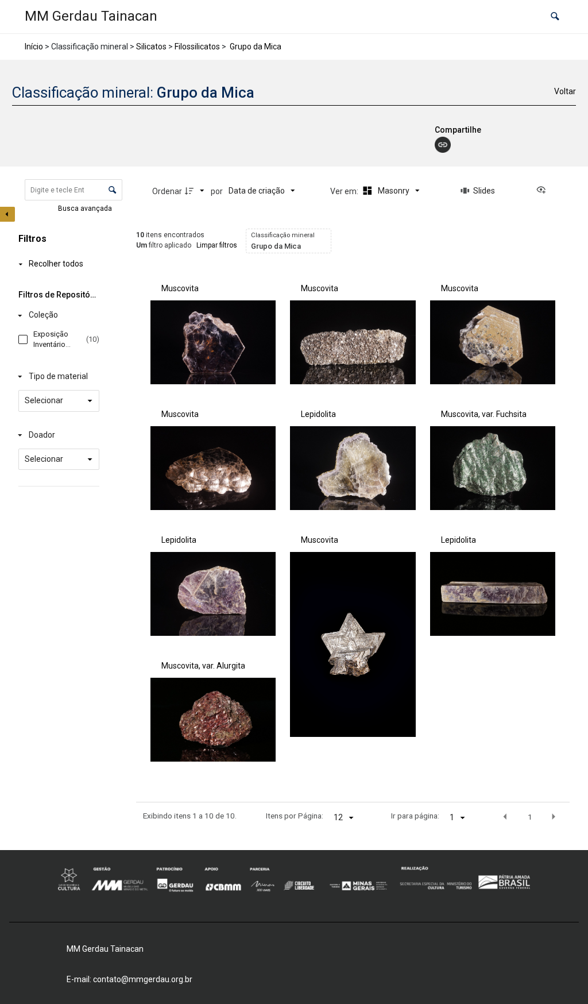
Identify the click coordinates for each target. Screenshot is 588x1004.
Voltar (565, 91)
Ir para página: (415, 815)
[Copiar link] (443, 145)
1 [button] (530, 816)
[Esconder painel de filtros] (7, 214)
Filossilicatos (197, 46)
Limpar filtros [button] (216, 245)
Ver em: (345, 191)
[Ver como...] (544, 190)
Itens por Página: (294, 815)
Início (34, 46)
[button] (555, 17)
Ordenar (167, 191)
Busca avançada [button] (86, 208)
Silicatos (151, 46)
